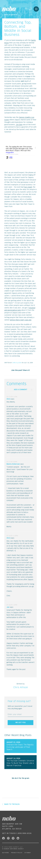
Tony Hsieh (28, 187)
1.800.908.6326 (23, 833)
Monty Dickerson (13, 464)
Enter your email (15, 714)
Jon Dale (19, 124)
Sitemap (27, 852)
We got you (20, 722)
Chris (8, 399)
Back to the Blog (10, 14)
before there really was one (20, 320)
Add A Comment (20, 389)
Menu (36, 9)
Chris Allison (16, 362)
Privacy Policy (16, 852)
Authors (5, 852)
